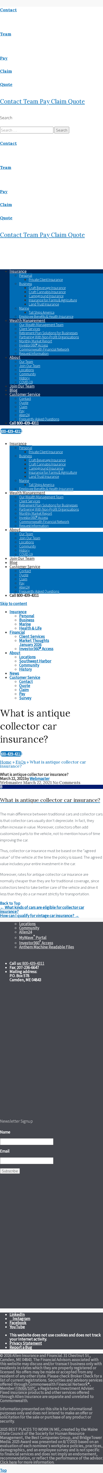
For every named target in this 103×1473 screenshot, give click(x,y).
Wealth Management (27, 320)
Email (5, 1151)
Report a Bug (21, 1347)
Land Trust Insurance (44, 304)
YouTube (17, 1326)
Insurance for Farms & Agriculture (53, 300)
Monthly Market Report (35, 341)
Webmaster (40, 778)
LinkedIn (17, 1314)
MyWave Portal (32, 937)
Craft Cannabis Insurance (47, 292)
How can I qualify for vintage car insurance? (39, 915)
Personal (25, 275)
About (15, 357)
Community (27, 374)
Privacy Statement (26, 1343)
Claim (59, 101)
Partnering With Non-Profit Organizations (49, 337)
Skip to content (13, 603)
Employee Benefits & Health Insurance (46, 316)
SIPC (32, 1388)
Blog (13, 390)
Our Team (26, 361)
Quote (76, 101)
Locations (26, 370)
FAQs (21, 762)
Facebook (18, 1322)
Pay (45, 101)
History (24, 378)
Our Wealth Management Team (41, 324)
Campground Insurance (46, 296)
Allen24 (24, 415)
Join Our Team (29, 365)
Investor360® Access (33, 345)
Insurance (18, 271)
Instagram (21, 1318)
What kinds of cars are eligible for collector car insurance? (42, 909)
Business (25, 283)
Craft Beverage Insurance (47, 287)
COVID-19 (26, 382)
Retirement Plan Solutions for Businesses (48, 333)
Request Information (34, 353)
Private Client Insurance (46, 279)
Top (3, 1470)
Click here (8, 1462)
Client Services (29, 329)
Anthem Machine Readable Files (46, 947)
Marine (24, 308)
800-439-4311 (11, 431)
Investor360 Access (36, 942)
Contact (11, 101)
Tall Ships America (41, 312)
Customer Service (25, 394)
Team (31, 101)
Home (5, 762)
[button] (51, 794)
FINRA (20, 1388)
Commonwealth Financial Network (44, 349)
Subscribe (10, 1171)
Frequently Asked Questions (39, 419)
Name (5, 1132)
